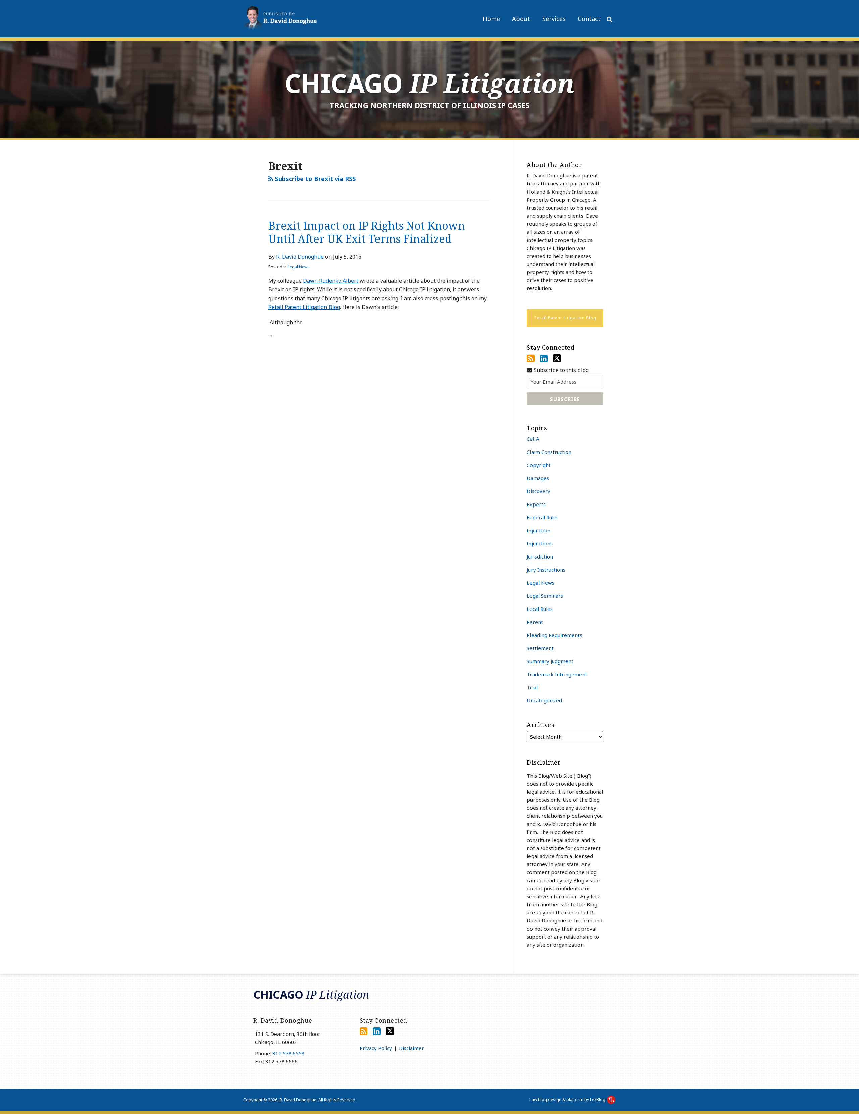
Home (491, 19)
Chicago (430, 83)
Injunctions (540, 543)
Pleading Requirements (554, 635)
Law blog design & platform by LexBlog (567, 1099)
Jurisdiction (540, 556)
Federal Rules (543, 517)
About (521, 19)
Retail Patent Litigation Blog (304, 307)
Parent (535, 622)
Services (554, 19)
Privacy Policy (376, 1048)
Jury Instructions (546, 569)
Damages (538, 478)
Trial (532, 687)
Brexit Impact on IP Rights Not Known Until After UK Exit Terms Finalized (366, 232)
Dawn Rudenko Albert (330, 280)
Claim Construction (549, 451)
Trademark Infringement (557, 674)
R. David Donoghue (300, 256)
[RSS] (531, 358)
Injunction (538, 530)
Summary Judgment (550, 661)
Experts (536, 504)
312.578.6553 (288, 1053)
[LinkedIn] (544, 358)
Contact (589, 19)
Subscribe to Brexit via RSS (314, 179)
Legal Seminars (545, 595)
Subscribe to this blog (560, 370)
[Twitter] (557, 358)
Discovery (538, 491)
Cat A (533, 438)
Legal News (299, 267)
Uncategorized (544, 700)
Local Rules (540, 608)
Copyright (539, 465)
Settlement (540, 648)
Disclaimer (411, 1048)
